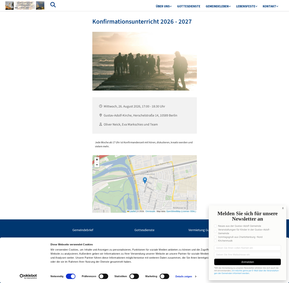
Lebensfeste (245, 6)
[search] (53, 4)
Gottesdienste (188, 6)
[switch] (103, 276)
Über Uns (163, 6)
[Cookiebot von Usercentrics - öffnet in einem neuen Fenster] (28, 276)
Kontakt (269, 6)
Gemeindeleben (217, 6)
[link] (163, 6)
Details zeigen (183, 276)
